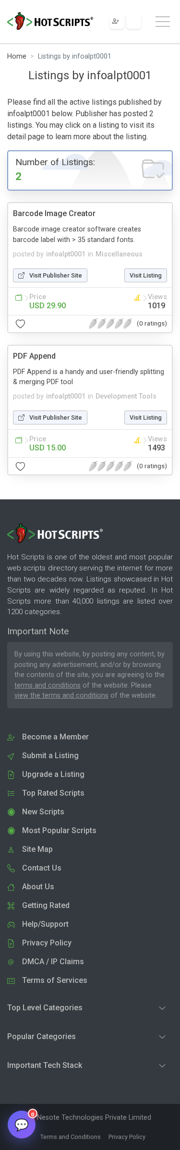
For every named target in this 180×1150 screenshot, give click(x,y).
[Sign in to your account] (134, 21)
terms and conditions (47, 685)
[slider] (110, 323)
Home (16, 56)
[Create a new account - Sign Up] (117, 21)
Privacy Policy (126, 1136)
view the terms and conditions (61, 695)
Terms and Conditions (70, 1136)
